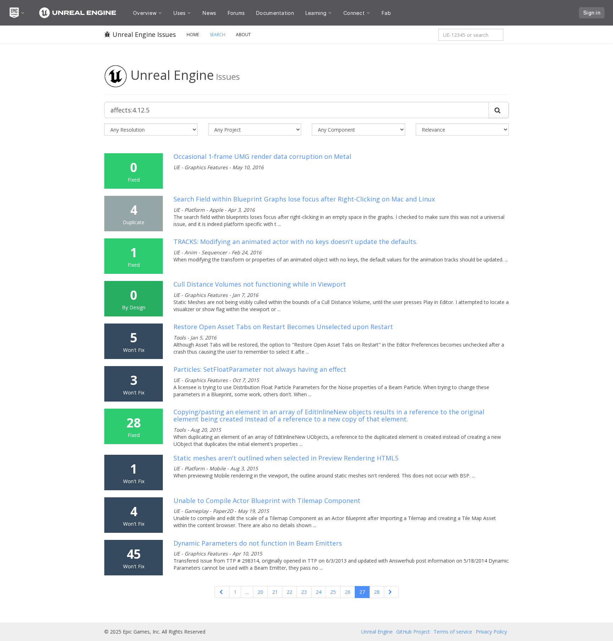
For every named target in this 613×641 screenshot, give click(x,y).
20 (260, 591)
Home (193, 35)
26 (347, 591)
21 (275, 591)
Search (217, 35)
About (243, 35)
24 (318, 591)
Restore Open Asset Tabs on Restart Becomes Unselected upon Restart (283, 326)
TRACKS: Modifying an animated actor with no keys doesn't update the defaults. (295, 241)
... (247, 591)
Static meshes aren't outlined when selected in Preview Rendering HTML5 (285, 458)
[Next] (391, 592)
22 (289, 591)
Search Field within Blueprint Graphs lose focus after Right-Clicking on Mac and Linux (304, 199)
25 (333, 591)
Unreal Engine (377, 631)
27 (362, 591)
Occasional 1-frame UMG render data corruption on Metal (262, 156)
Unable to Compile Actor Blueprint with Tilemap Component (266, 500)
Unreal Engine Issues (144, 34)
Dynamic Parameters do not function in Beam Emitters (257, 543)
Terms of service (452, 631)
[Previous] (222, 592)
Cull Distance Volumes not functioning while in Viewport (259, 284)
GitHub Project (413, 631)
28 (377, 591)
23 (304, 591)
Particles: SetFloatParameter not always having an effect (259, 369)
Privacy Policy (491, 631)
